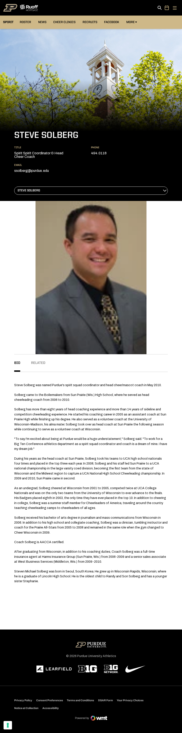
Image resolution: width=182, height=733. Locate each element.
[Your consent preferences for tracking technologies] (8, 725)
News (42, 22)
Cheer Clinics (64, 22)
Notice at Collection (26, 708)
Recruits (90, 22)
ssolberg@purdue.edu (31, 171)
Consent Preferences (49, 700)
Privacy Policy (23, 700)
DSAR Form (105, 700)
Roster (25, 22)
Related (38, 363)
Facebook (111, 22)
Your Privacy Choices (130, 700)
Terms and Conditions (80, 700)
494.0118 (99, 153)
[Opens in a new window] (54, 669)
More (130, 22)
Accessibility (50, 708)
